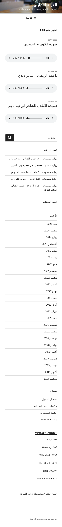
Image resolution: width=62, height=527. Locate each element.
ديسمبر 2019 (50, 358)
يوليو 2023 (51, 250)
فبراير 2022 (51, 311)
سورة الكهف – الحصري (40, 44)
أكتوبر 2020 (51, 351)
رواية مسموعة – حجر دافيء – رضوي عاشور (34, 165)
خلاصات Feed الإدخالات (45, 406)
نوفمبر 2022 (50, 277)
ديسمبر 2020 (50, 338)
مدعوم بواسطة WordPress (43, 519)
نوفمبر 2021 (50, 331)
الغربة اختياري (45, 5)
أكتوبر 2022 (51, 284)
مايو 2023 (52, 264)
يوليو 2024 (51, 237)
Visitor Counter (46, 433)
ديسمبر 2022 (50, 271)
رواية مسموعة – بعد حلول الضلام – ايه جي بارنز (32, 158)
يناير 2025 (52, 223)
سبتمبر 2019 (50, 378)
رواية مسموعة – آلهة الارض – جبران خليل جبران (32, 178)
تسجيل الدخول (49, 399)
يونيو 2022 (51, 291)
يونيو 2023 (51, 257)
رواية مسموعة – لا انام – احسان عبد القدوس (34, 172)
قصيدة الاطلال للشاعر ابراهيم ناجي (32, 106)
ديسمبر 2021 (50, 324)
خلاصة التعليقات (48, 412)
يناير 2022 (52, 318)
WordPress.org (49, 419)
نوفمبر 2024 (50, 230)
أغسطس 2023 (49, 244)
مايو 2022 (52, 298)
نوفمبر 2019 (50, 365)
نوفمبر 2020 (50, 345)
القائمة (29, 17)
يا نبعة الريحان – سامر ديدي (37, 75)
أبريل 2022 (51, 304)
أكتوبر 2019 (51, 372)
